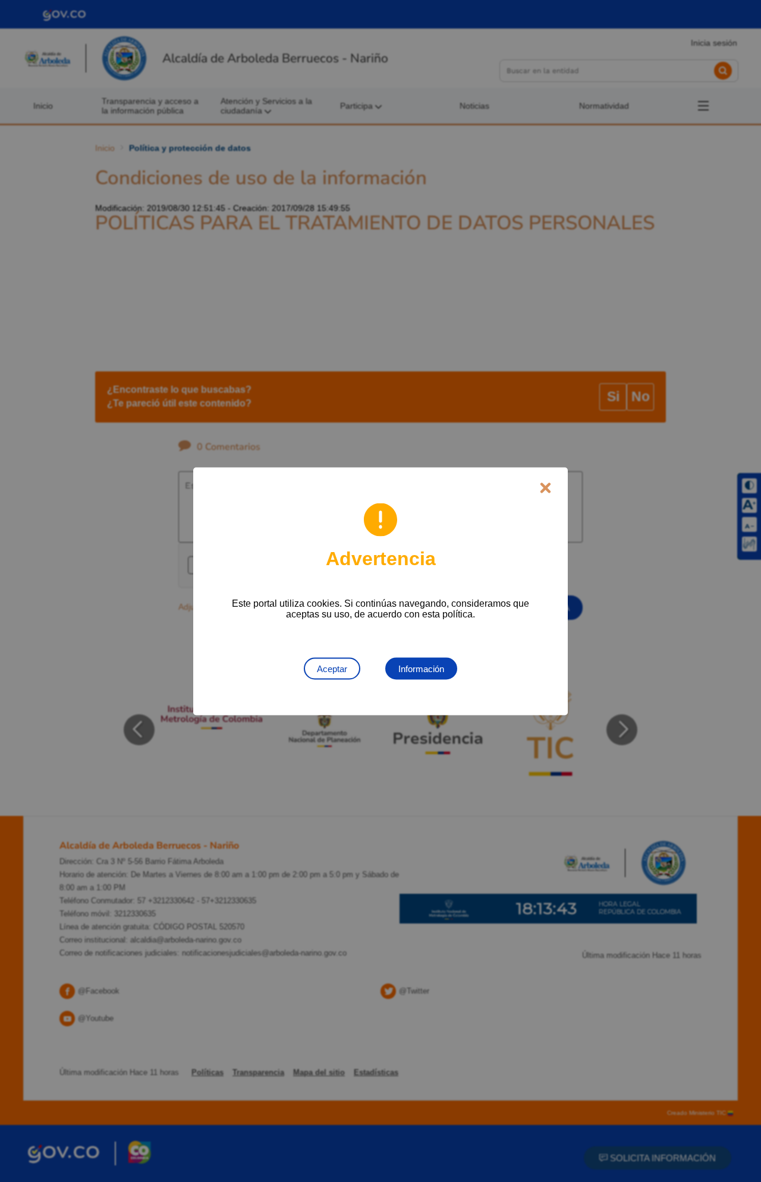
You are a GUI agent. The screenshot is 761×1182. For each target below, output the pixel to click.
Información (421, 668)
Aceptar (332, 668)
